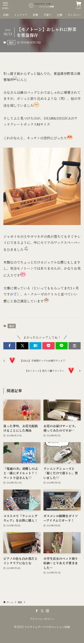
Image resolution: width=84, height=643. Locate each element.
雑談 (11, 42)
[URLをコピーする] (75, 346)
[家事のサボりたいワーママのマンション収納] (42, 5)
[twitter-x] (42, 611)
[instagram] (47, 611)
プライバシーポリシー (42, 619)
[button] (9, 346)
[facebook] (37, 611)
